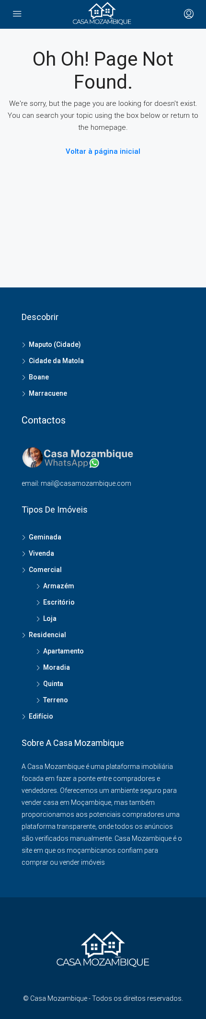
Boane (39, 377)
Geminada (45, 537)
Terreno (55, 700)
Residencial (47, 635)
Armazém (58, 586)
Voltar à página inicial (103, 151)
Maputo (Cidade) (55, 344)
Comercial (45, 569)
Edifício (41, 716)
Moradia (56, 667)
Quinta (53, 683)
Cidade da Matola (56, 361)
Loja (50, 618)
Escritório (59, 602)
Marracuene (48, 393)
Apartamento (63, 651)
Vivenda (41, 553)
